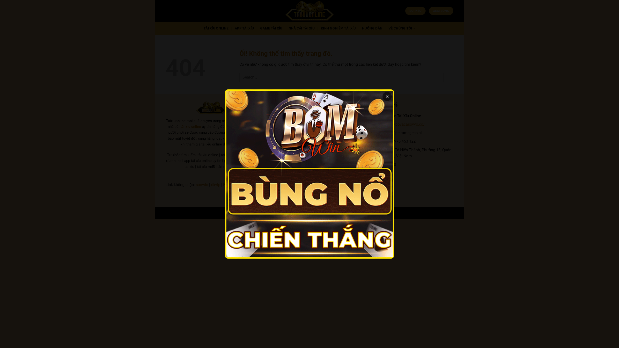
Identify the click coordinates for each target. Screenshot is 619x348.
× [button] (387, 96)
